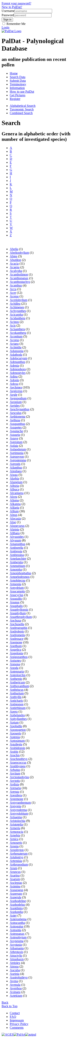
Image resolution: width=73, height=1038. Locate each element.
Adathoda (16, 354)
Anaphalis (16, 606)
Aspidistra (16, 908)
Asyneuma (17, 941)
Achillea (15, 303)
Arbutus (15, 770)
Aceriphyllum (18, 300)
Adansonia (17, 351)
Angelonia (16, 653)
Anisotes (15, 660)
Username (8, 11)
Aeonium (16, 402)
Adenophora (18, 369)
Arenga (14, 791)
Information (17, 88)
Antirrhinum (18, 708)
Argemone (16, 799)
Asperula (15, 897)
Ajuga (14, 475)
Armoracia (16, 831)
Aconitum (16, 336)
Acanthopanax (19, 278)
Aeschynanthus (19, 409)
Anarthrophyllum (21, 617)
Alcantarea (17, 493)
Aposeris (15, 733)
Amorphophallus (20, 573)
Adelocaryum (18, 358)
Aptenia (15, 737)
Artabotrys (16, 857)
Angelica (15, 649)
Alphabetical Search (22, 105)
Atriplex (15, 963)
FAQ (13, 1016)
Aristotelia (16, 824)
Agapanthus (17, 424)
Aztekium (16, 995)
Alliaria (14, 507)
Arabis (14, 751)
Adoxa (14, 383)
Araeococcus (18, 762)
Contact (15, 1013)
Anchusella (17, 624)
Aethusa (15, 420)
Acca (13, 289)
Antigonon (17, 704)
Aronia (14, 846)
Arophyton (17, 850)
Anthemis (16, 678)
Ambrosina (17, 555)
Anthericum (17, 682)
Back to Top (9, 1006)
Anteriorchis (18, 675)
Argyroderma (18, 810)
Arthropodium (19, 864)
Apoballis (16, 726)
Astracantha (17, 922)
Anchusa (15, 620)
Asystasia (16, 944)
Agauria (15, 434)
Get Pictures (17, 95)
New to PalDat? (12, 7)
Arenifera (16, 795)
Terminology (18, 84)
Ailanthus (16, 467)
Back (5, 1002)
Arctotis (15, 780)
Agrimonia (17, 453)
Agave (14, 438)
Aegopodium (18, 398)
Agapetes (16, 427)
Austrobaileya (19, 977)
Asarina (15, 875)
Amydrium (17, 587)
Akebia (14, 478)
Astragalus (16, 926)
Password (8, 15)
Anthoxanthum (19, 686)
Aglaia (14, 445)
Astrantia (15, 930)
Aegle (13, 394)
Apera (14, 711)
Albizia (14, 485)
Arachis (15, 755)
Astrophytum (18, 937)
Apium (14, 722)
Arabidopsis (17, 748)
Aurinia (14, 973)
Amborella (16, 547)
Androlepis (17, 631)
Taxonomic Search (22, 109)
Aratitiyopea (18, 766)
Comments (17, 1027)
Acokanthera (18, 332)
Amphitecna (17, 580)
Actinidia (15, 347)
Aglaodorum (18, 449)
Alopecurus (17, 525)
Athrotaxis (16, 952)
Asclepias (16, 882)
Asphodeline (18, 901)
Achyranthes (18, 311)
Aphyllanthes (18, 719)
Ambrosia (16, 551)
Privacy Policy (19, 1024)
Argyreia (15, 806)
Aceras (14, 296)
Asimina (15, 886)
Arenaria (15, 788)
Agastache (16, 431)
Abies (13, 256)
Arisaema (16, 817)
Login (5, 27)
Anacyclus (16, 595)
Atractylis (16, 955)
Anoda (14, 668)
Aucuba (15, 970)
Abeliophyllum (19, 252)
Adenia (14, 365)
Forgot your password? (16, 3)
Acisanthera (17, 329)
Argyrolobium (19, 813)
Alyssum (15, 540)
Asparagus (16, 890)
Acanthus (16, 285)
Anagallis (16, 598)
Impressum (17, 1020)
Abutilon (15, 260)
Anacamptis (17, 591)
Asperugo (16, 893)
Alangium (16, 482)
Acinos (14, 322)
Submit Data (18, 80)
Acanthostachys (20, 281)
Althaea (15, 533)
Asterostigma (18, 919)
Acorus (14, 340)
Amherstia (16, 562)
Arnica (14, 839)
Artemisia (16, 861)
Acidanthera (17, 318)
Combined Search (21, 113)
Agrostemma (18, 460)
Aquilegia (16, 744)
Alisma (14, 500)
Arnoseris (16, 842)
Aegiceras (16, 391)
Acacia (14, 263)
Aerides (15, 405)
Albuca (14, 489)
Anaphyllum (18, 613)
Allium (14, 511)
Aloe (13, 522)
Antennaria (17, 671)
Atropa (14, 966)
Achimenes (17, 307)
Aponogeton (18, 729)
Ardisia (14, 784)
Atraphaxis (17, 959)
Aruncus (15, 871)
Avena (14, 981)
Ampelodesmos (20, 576)
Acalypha (16, 271)
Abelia (14, 249)
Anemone (16, 642)
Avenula (15, 984)
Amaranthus (17, 544)
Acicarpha (16, 314)
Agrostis (15, 464)
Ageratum (16, 442)
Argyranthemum (20, 802)
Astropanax (17, 933)
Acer (13, 292)
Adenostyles (18, 373)
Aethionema (17, 416)
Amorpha (16, 569)
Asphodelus (17, 904)
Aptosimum (17, 740)
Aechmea (16, 387)
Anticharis (16, 700)
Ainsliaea (16, 471)
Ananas (14, 602)
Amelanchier (18, 558)
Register (15, 99)
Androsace (17, 638)
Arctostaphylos (19, 777)
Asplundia (16, 912)
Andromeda (17, 635)
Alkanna (15, 504)
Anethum (16, 646)
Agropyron (17, 456)
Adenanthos (17, 362)
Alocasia (15, 518)
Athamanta (17, 948)
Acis (13, 325)
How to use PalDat (22, 91)
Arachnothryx (19, 759)
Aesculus (15, 413)
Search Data (17, 77)
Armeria (15, 828)
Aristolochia (17, 821)
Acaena (14, 267)
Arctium (15, 773)
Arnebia (15, 835)
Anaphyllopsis (19, 609)
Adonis (14, 380)
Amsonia (15, 584)
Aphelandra (17, 715)
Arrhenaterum (19, 853)
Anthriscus (17, 689)
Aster (13, 915)
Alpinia (14, 529)
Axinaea (15, 992)
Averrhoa (16, 988)
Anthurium (17, 693)
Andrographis (18, 627)
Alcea (13, 496)
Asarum (15, 879)
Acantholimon (19, 274)
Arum (13, 868)
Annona (15, 664)
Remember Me (16, 23)
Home (14, 73)
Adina (14, 376)
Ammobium (17, 566)
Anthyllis (15, 697)
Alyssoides (17, 536)
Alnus (13, 515)
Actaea (14, 343)
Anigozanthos (19, 657)
